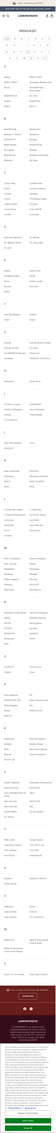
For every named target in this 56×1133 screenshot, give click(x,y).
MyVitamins (35, 590)
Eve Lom (34, 286)
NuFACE (34, 633)
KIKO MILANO (37, 481)
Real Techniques (37, 739)
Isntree (7, 414)
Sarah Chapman (11, 782)
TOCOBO (34, 850)
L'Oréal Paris (36, 509)
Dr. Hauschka (36, 242)
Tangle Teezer (36, 840)
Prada (7, 710)
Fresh (7, 320)
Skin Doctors (10, 801)
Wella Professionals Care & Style (39, 941)
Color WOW (35, 209)
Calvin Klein (9, 183)
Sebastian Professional (41, 782)
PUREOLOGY (36, 710)
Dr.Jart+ (8, 248)
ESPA (32, 276)
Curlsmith (34, 214)
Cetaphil (34, 193)
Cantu (7, 188)
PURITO (8, 716)
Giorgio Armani (11, 348)
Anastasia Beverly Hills (40, 82)
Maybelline (9, 569)
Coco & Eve (10, 209)
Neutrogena (35, 623)
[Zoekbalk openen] (8, 15)
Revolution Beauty (39, 749)
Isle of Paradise (37, 409)
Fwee (32, 320)
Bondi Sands (36, 144)
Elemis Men (35, 271)
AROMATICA (10, 96)
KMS (32, 486)
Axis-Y (33, 106)
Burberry (8, 160)
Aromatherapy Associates (36, 89)
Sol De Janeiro (37, 811)
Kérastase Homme (39, 476)
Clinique (33, 204)
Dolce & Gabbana (12, 237)
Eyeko (7, 291)
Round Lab (9, 759)
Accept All (28, 1128)
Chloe (7, 199)
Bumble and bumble (39, 155)
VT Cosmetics (36, 917)
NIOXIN (8, 628)
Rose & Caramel (37, 754)
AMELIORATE (11, 82)
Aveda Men (35, 101)
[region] (28, 1088)
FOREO (33, 314)
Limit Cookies (28, 1121)
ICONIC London (12, 404)
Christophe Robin (38, 199)
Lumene (8, 535)
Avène (7, 106)
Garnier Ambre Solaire (40, 343)
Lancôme (34, 520)
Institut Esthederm (13, 409)
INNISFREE (35, 404)
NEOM (7, 623)
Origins (7, 672)
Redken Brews (36, 744)
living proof (35, 530)
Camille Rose (36, 183)
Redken (7, 744)
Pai (31, 695)
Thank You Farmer (12, 845)
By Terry (33, 160)
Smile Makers (10, 811)
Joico (32, 443)
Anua (6, 87)
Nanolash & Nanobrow (15, 612)
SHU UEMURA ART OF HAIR (15, 794)
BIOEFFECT (10, 139)
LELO (7, 530)
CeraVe (7, 193)
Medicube (34, 569)
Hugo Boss (35, 381)
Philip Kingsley (11, 705)
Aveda (7, 101)
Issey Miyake (36, 414)
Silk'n (32, 793)
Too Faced (9, 855)
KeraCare (34, 471)
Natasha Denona (38, 618)
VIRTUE (33, 912)
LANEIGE (9, 525)
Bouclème (9, 150)
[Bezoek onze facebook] (25, 1009)
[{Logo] (28, 15)
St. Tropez (9, 817)
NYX (6, 644)
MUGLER (34, 584)
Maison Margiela (37, 558)
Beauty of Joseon (12, 134)
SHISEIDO (35, 788)
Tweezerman (36, 855)
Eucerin (8, 286)
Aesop (7, 77)
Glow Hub (34, 353)
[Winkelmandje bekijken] (52, 15)
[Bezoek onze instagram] (31, 1009)
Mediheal (8, 574)
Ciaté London (11, 204)
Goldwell (8, 358)
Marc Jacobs (10, 564)
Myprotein (9, 590)
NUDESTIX (9, 633)
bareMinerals (10, 129)
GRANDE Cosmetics (40, 358)
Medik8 (33, 574)
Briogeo (33, 150)
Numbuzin (9, 638)
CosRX (7, 214)
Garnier (7, 343)
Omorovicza (35, 667)
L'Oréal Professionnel (14, 515)
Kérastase (9, 476)
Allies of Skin (36, 77)
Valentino (8, 906)
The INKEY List (37, 845)
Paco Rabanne (11, 695)
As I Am (33, 96)
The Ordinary (10, 850)
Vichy (32, 906)
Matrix (32, 564)
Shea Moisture (11, 788)
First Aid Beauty (12, 314)
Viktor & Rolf (10, 912)
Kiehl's (7, 481)
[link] (47, 15)
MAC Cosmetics (12, 558)
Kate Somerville (11, 471)
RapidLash (9, 739)
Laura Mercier (36, 525)
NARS (7, 618)
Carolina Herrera (37, 188)
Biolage (33, 139)
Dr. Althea (34, 237)
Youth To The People (14, 974)
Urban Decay (10, 883)
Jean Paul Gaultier (12, 443)
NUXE (32, 638)
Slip (31, 806)
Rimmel (7, 754)
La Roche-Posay (38, 515)
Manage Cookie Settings (28, 1113)
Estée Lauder (36, 281)
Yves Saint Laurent (39, 974)
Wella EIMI (9, 940)
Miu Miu (33, 579)
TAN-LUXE (9, 840)
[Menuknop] (3, 15)
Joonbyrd (8, 448)
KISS (6, 486)
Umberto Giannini (38, 878)
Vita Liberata (10, 917)
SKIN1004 (35, 801)
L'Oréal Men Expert (13, 509)
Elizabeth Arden (12, 276)
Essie (6, 281)
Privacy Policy (14, 1108)
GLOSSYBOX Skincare (15, 353)
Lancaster (9, 520)
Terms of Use (30, 1108)
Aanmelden (28, 996)
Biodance (34, 134)
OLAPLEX (9, 667)
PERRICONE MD (12, 700)
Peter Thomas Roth (39, 700)
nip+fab (33, 628)
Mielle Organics (11, 579)
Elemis (7, 271)
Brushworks (9, 155)
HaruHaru (9, 381)
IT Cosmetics (10, 420)
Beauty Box (35, 129)
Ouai (32, 672)
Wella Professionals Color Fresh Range (13, 950)
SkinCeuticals (10, 806)
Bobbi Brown (10, 144)
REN (6, 749)
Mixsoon (8, 584)
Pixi (31, 705)
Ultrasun (8, 878)
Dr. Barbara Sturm (12, 242)
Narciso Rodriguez (39, 612)
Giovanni (34, 348)
